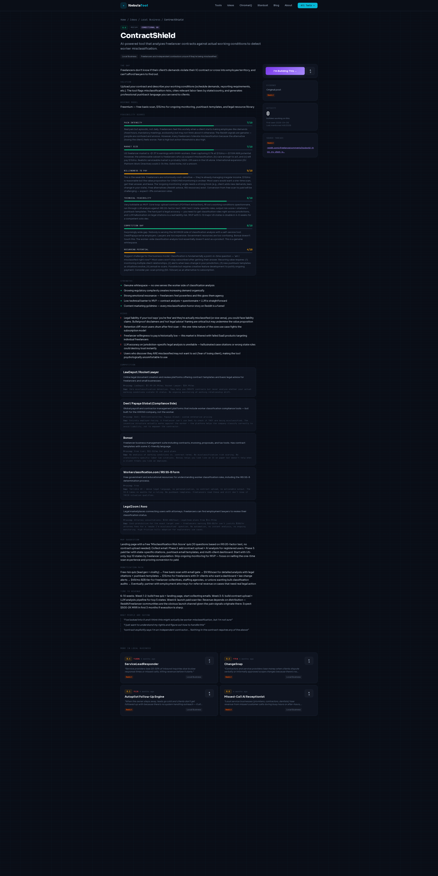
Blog (276, 5)
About (288, 5)
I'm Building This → (285, 71)
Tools (218, 5)
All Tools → (307, 5)
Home (123, 19)
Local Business (150, 19)
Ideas (230, 5)
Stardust (262, 5)
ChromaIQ (246, 5)
